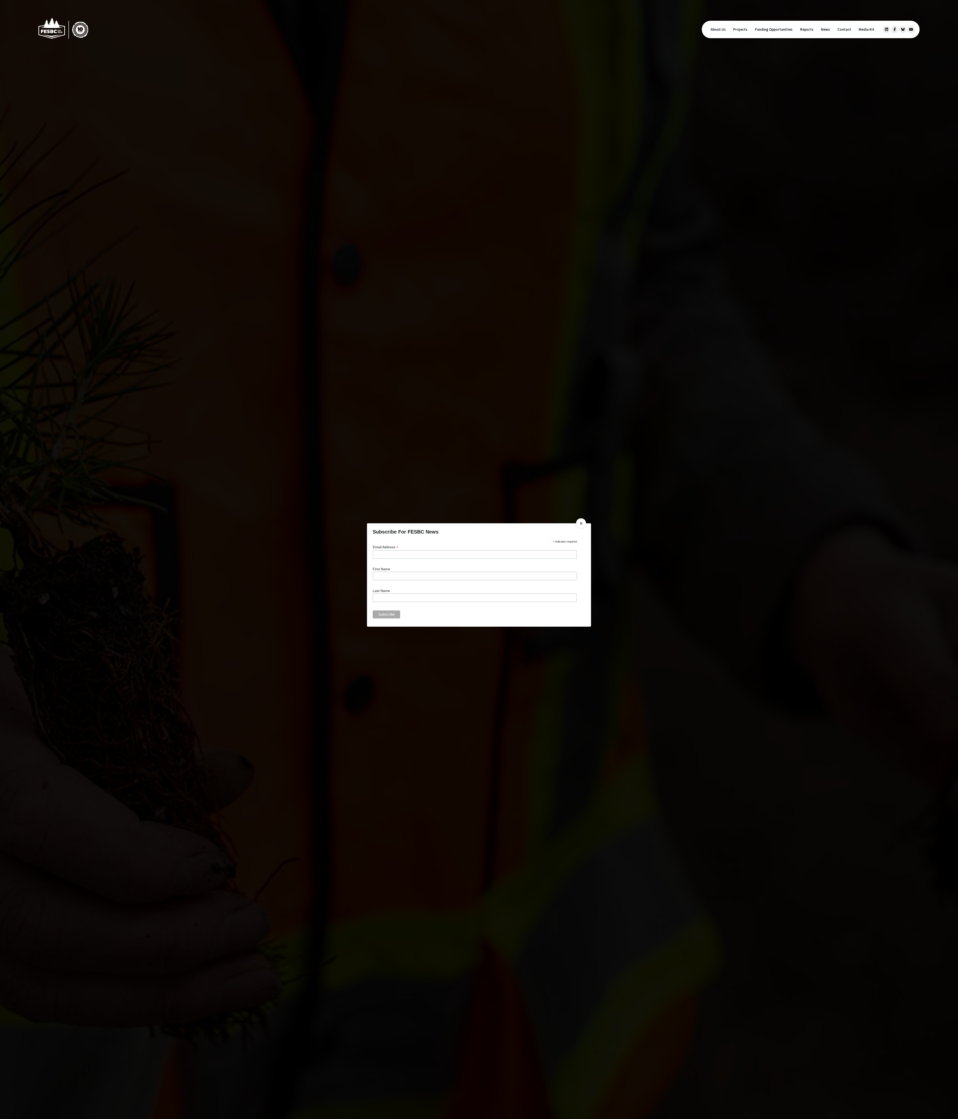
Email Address (385, 547)
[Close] (581, 523)
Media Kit (866, 29)
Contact (844, 29)
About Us (718, 29)
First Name (381, 569)
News (825, 29)
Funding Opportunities (774, 29)
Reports (807, 29)
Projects (740, 29)
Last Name (381, 591)
